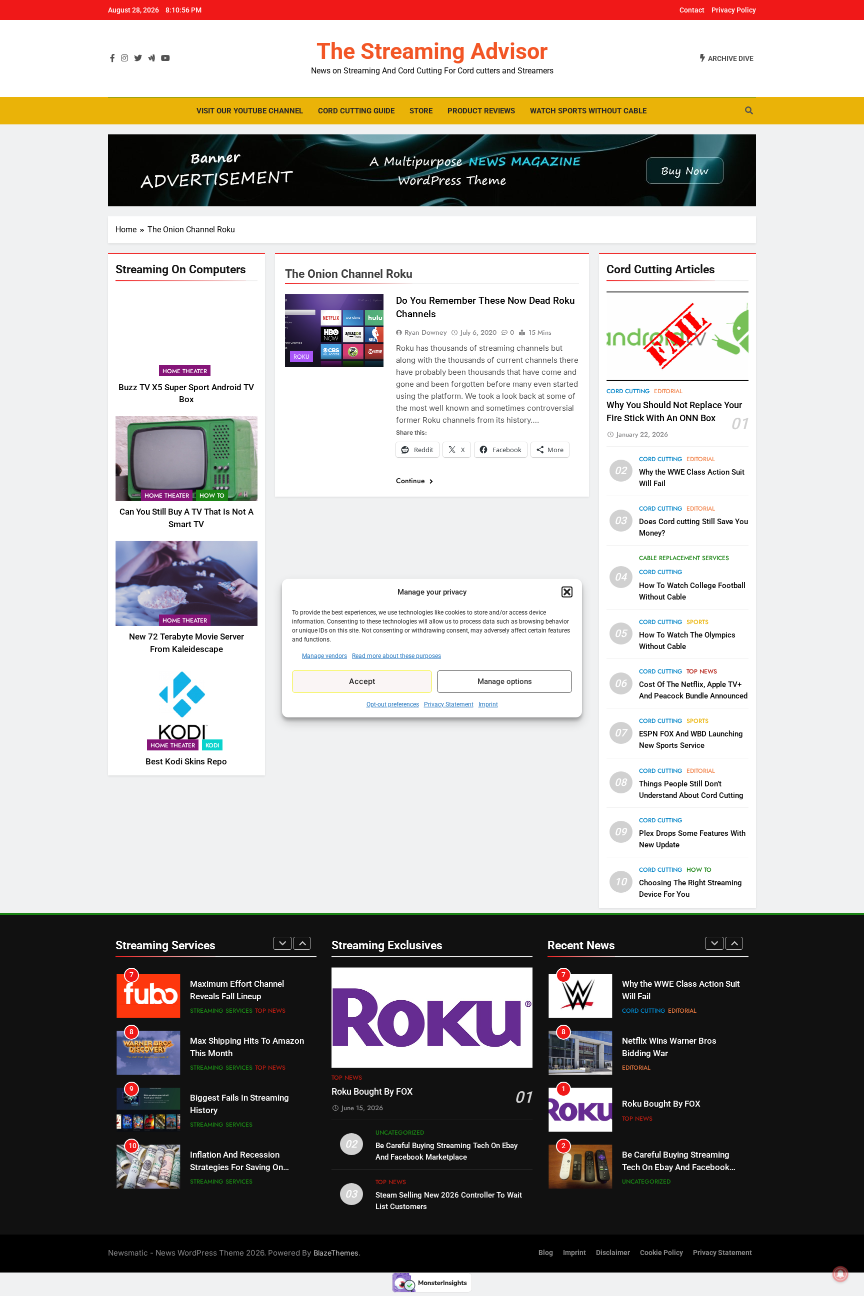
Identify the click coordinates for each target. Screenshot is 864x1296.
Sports (697, 622)
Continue (411, 481)
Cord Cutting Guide (356, 110)
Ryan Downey (425, 332)
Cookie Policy (661, 1253)
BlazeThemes (336, 1253)
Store (421, 110)
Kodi (212, 744)
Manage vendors (324, 655)
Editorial (668, 391)
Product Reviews (481, 110)
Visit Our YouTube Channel (249, 110)
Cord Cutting (628, 391)
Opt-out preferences (392, 703)
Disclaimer (613, 1253)
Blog (545, 1253)
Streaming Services (221, 1010)
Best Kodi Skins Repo (186, 761)
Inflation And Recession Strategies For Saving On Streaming (236, 1110)
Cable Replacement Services (684, 558)
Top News (701, 671)
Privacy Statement (449, 703)
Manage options (505, 681)
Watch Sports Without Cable (588, 110)
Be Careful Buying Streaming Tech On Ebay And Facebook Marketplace (676, 1110)
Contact (692, 10)
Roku (302, 356)
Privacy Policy (734, 10)
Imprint (488, 703)
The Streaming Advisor (432, 51)
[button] (567, 592)
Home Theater (184, 370)
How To (212, 495)
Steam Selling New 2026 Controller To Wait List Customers (668, 1167)
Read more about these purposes (396, 655)
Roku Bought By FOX (372, 1092)
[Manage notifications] (840, 1274)
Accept (362, 681)
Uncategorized (400, 1132)
